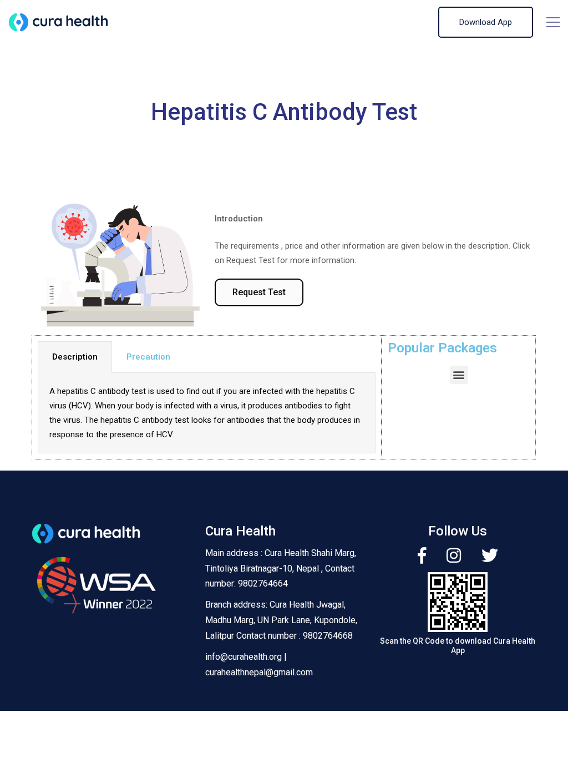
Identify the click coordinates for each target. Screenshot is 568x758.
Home (208, 134)
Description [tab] (75, 357)
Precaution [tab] (148, 357)
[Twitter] (489, 555)
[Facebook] (421, 555)
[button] (259, 292)
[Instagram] (453, 555)
